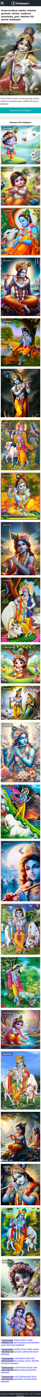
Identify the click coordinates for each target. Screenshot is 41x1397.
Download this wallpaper (20, 110)
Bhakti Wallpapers (17, 1394)
